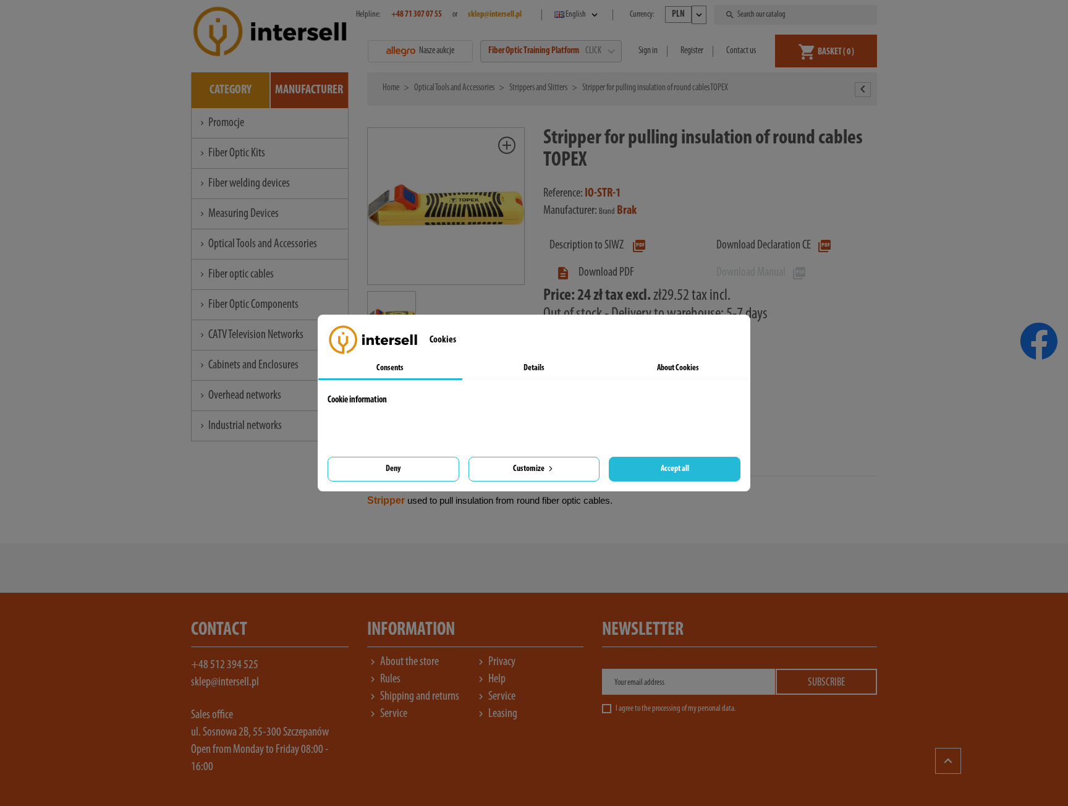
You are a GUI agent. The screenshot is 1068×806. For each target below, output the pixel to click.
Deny (393, 468)
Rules (383, 679)
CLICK (599, 51)
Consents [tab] (390, 368)
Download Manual (761, 272)
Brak (627, 211)
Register (691, 51)
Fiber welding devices (244, 183)
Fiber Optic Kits (231, 153)
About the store (403, 662)
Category (231, 90)
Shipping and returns (413, 696)
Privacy (495, 662)
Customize (529, 468)
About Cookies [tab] (678, 368)
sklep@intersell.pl (225, 682)
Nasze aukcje (436, 51)
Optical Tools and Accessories (257, 244)
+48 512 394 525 (224, 665)
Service (495, 696)
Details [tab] (534, 368)
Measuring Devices (238, 214)
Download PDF (595, 272)
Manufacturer (309, 90)
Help (490, 679)
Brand (607, 211)
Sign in (648, 51)
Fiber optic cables (236, 274)
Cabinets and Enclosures (248, 365)
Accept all (675, 468)
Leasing (496, 714)
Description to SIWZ (597, 245)
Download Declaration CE (774, 245)
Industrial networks (240, 426)
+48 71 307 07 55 (416, 14)
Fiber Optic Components (248, 305)
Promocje (221, 123)
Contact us (741, 51)
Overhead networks (239, 395)
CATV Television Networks (250, 335)
